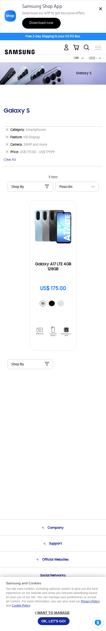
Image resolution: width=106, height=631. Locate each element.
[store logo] (20, 45)
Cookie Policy (21, 605)
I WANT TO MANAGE (52, 613)
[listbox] (53, 304)
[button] (82, 58)
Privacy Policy (90, 601)
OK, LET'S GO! (53, 621)
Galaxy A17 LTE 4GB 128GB (53, 267)
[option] (43, 303)
